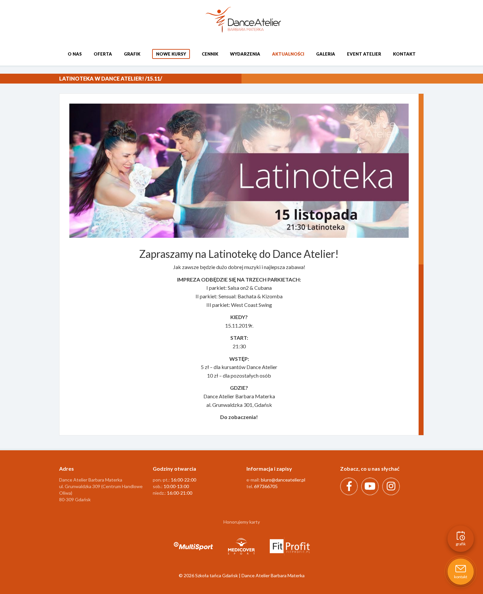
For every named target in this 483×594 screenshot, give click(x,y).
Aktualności (288, 54)
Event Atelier (364, 54)
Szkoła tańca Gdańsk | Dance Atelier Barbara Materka (250, 575)
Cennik (210, 54)
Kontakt (404, 54)
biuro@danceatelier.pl (283, 480)
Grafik (132, 54)
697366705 (266, 486)
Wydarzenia (245, 54)
